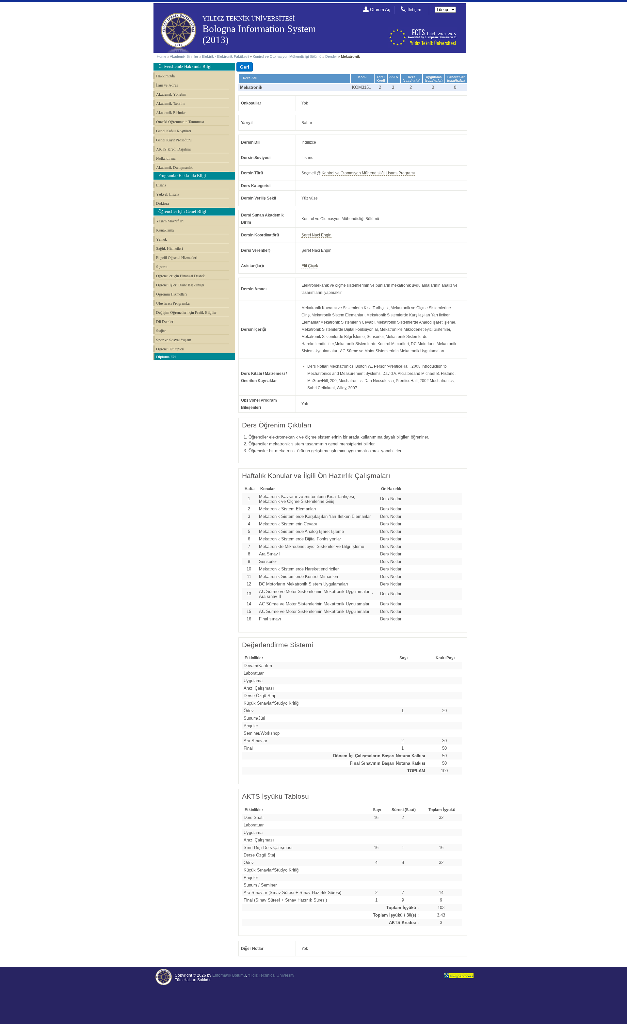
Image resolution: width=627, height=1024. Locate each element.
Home (161, 56)
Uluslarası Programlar (173, 303)
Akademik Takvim (170, 103)
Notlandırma (165, 158)
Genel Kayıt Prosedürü (174, 139)
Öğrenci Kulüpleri (170, 348)
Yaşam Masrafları (170, 220)
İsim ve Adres (167, 85)
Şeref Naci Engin (316, 235)
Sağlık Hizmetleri (169, 248)
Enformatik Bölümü (229, 975)
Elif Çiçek (309, 266)
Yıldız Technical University (271, 975)
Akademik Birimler (184, 56)
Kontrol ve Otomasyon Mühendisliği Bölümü (287, 56)
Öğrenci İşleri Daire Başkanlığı (180, 284)
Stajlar (161, 330)
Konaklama (165, 229)
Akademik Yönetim (171, 94)
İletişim (414, 9)
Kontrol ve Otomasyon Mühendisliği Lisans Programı (368, 173)
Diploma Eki (166, 356)
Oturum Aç (380, 9)
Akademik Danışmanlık (174, 167)
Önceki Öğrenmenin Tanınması (180, 121)
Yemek (161, 239)
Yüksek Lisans (167, 194)
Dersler (331, 56)
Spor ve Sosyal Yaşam (173, 339)
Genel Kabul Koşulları (173, 130)
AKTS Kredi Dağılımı (173, 149)
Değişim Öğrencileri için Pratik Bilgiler (186, 312)
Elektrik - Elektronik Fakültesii (225, 56)
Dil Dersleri (165, 321)
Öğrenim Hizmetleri (171, 293)
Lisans (161, 184)
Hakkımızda (165, 75)
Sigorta (161, 266)
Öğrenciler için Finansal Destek (180, 275)
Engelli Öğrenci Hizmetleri (176, 257)
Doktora (162, 203)
